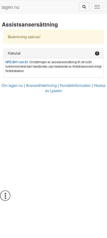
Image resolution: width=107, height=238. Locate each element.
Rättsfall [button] (14, 53)
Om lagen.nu (12, 85)
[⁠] (84, 6)
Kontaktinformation (75, 85)
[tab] (53, 53)
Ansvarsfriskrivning (41, 85)
